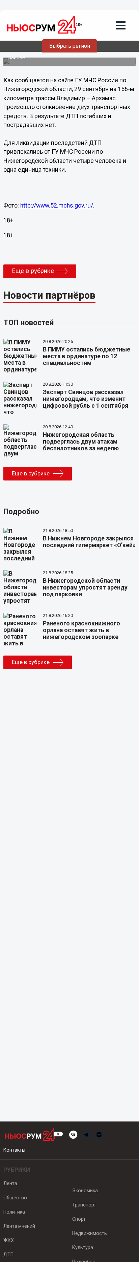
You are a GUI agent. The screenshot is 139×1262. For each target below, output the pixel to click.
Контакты (14, 1150)
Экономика (85, 1190)
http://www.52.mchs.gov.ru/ (56, 205)
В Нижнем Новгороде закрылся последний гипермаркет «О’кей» (89, 542)
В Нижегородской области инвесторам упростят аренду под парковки (85, 587)
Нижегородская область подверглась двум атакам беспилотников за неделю (81, 441)
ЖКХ (8, 1240)
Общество (15, 1197)
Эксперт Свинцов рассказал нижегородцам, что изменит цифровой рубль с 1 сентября (85, 399)
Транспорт (84, 1204)
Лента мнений (19, 1226)
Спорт (79, 1219)
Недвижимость (89, 1233)
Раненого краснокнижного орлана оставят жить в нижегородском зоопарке (81, 630)
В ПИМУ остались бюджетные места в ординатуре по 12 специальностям (86, 356)
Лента (10, 1183)
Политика (14, 1212)
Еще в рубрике (33, 271)
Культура (82, 1247)
